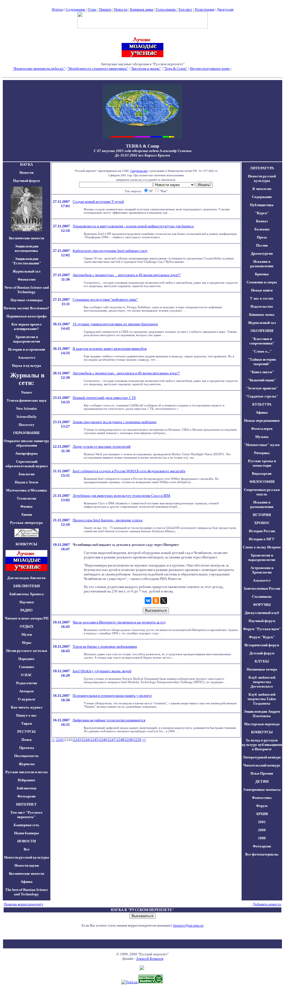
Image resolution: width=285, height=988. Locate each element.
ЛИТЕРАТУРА (262, 168)
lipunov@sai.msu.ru (188, 925)
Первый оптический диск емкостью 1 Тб (104, 398)
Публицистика (262, 205)
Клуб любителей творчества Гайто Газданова (261, 698)
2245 (94, 740)
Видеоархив (262, 473)
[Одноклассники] (156, 600)
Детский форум (261, 653)
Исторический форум (261, 645)
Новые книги (261, 290)
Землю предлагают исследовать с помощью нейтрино (115, 422)
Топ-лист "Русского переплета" (26, 814)
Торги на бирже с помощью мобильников (105, 646)
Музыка (262, 437)
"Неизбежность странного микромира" (97, 68)
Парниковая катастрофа (26, 316)
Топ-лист (185, 9)
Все (27, 849)
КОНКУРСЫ (262, 732)
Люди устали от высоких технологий (102, 446)
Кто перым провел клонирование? (26, 326)
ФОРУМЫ (262, 605)
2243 (77, 740)
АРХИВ (262, 814)
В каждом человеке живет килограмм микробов (110, 348)
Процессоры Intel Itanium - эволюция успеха (107, 520)
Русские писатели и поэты (26, 772)
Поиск (26, 740)
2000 (262, 830)
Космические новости (26, 238)
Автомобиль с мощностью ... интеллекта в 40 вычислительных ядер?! (127, 275)
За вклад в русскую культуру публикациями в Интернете (262, 744)
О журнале (26, 699)
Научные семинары (27, 300)
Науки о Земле (26, 482)
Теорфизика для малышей (252, 68)
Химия (26, 514)
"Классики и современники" (261, 341)
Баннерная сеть (26, 825)
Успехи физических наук (26, 400)
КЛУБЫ (262, 661)
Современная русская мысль (262, 492)
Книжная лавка (141, 9)
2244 (86, 740)
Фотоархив (26, 796)
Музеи (26, 634)
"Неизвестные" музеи (261, 445)
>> (144, 740)
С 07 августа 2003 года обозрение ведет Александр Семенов (142, 151)
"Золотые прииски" (262, 388)
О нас (92, 9)
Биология (27, 474)
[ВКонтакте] (148, 600)
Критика (262, 274)
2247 (112, 740)
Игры (26, 642)
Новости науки (26, 865)
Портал (57, 9)
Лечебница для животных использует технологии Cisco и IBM (121, 495)
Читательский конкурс (262, 765)
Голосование (166, 9)
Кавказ (262, 221)
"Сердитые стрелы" (261, 396)
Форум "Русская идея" (262, 629)
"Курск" (262, 213)
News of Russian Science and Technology (26, 289)
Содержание (75, 9)
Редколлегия (26, 683)
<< (53, 740)
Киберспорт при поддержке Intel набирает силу (110, 251)
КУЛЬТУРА (261, 404)
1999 (262, 838)
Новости (120, 9)
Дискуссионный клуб (262, 613)
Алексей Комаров (149, 958)
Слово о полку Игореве (262, 547)
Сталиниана (262, 596)
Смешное (26, 667)
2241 (60, 740)
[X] (163, 600)
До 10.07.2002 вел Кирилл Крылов (142, 155)
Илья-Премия (261, 773)
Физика (26, 506)
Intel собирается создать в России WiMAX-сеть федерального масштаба (129, 471)
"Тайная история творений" (262, 361)
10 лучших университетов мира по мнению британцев (115, 324)
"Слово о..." (262, 351)
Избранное (26, 780)
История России (262, 531)
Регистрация (204, 9)
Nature (26, 392)
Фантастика (262, 798)
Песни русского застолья (26, 651)
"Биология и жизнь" (146, 68)
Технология (26, 498)
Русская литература (26, 522)
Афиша (27, 881)
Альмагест (26, 357)
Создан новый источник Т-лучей (98, 201)
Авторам (26, 691)
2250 (137, 740)
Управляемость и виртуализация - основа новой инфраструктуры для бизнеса (133, 226)
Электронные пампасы (262, 789)
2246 (103, 740)
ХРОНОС (262, 523)
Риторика (262, 453)
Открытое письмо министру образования (26, 443)
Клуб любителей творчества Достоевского (262, 681)
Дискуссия (225, 9)
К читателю (261, 189)
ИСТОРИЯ (262, 515)
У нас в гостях (262, 298)
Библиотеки (26, 788)
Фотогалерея (261, 428)
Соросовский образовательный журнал (27, 463)
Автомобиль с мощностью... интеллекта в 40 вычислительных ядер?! (126, 373)
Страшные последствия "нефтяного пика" (105, 299)
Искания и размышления (261, 263)
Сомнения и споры (262, 282)
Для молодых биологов (26, 578)
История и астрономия (26, 349)
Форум (261, 806)
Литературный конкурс (262, 757)
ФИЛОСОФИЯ (261, 481)
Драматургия (262, 253)
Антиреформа (26, 453)
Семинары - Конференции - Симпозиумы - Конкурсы (142, 73)
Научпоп (26, 602)
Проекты (26, 748)
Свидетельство (139, 170)
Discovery (27, 425)
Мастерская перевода (262, 724)
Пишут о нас (26, 715)
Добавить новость (267, 904)
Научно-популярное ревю (210, 68)
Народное (26, 659)
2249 (129, 740)
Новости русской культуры (26, 857)
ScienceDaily (26, 417)
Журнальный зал (26, 271)
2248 (120, 740)
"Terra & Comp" (175, 68)
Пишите (105, 9)
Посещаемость (26, 756)
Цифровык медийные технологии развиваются (109, 720)
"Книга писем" (262, 372)
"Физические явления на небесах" (39, 68)
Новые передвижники (261, 420)
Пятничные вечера (262, 669)
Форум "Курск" (262, 637)
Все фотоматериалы (261, 854)
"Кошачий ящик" (262, 380)
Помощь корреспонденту (23, 904)
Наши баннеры (26, 833)
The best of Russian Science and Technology (26, 892)
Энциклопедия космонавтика (26, 248)
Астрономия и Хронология (261, 570)
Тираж (26, 723)
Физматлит (27, 279)
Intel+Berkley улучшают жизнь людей (102, 671)
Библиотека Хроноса (26, 594)
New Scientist (26, 408)
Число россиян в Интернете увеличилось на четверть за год (119, 622)
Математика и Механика (26, 490)
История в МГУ (262, 539)
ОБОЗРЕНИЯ (261, 331)
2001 (262, 822)
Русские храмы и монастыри (262, 463)
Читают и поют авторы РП (26, 618)
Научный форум (26, 181)
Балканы (261, 229)
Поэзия (262, 245)
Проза (262, 237)
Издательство (261, 306)
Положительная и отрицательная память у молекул (112, 695)
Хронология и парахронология (26, 339)
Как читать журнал (26, 707)
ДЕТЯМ (262, 781)
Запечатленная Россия (262, 588)
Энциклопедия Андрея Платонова (262, 713)
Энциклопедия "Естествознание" (26, 261)
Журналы (27, 764)
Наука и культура (26, 365)
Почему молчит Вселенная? (26, 308)
